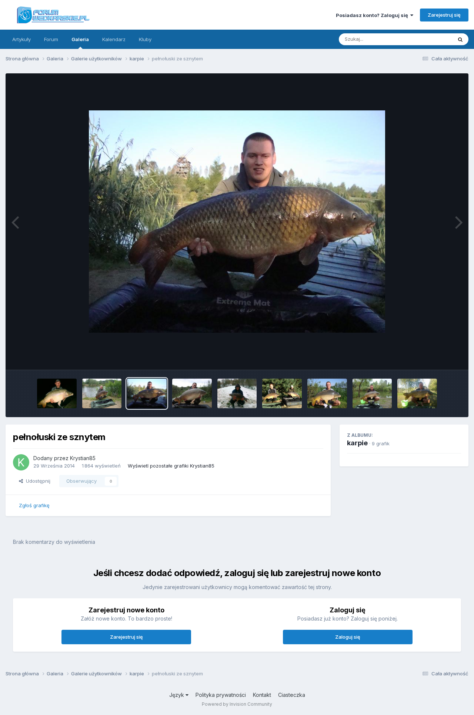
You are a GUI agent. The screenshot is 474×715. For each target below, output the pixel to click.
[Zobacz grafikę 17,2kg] (192, 393)
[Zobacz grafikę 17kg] (102, 393)
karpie (357, 443)
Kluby (145, 39)
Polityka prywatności (221, 695)
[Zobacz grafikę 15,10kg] (57, 393)
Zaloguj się (347, 637)
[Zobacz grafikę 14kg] (372, 393)
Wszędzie (431, 39)
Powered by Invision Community (237, 704)
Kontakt (262, 695)
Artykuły (21, 39)
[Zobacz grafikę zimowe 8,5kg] (237, 393)
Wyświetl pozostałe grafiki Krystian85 (171, 466)
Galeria (80, 39)
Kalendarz (114, 39)
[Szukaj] (460, 39)
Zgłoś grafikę (34, 505)
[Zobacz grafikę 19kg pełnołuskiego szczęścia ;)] (417, 393)
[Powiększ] (237, 221)
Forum (51, 39)
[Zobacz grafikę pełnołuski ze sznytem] (147, 393)
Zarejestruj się (444, 15)
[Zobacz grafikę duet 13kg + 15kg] (282, 393)
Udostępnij (36, 481)
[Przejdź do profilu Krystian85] (21, 462)
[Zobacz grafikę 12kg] (327, 393)
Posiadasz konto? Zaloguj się (373, 15)
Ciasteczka (291, 695)
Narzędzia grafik (433, 356)
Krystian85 (83, 458)
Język (177, 695)
